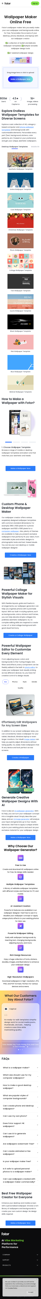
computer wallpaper (10, 531)
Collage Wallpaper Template (20, 270)
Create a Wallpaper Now (20, 555)
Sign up (35, 3)
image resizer (29, 739)
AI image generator (21, 819)
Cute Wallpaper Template (21, 210)
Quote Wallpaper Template (20, 311)
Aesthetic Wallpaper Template (20, 169)
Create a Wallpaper (20, 757)
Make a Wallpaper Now (20, 468)
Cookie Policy (12, 1288)
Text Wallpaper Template (20, 291)
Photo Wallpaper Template (20, 250)
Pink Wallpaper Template (20, 351)
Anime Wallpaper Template (20, 189)
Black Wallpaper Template (20, 331)
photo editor (30, 667)
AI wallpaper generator (24, 811)
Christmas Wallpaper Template (20, 230)
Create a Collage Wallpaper (21, 635)
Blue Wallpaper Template (20, 372)
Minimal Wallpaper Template (20, 392)
